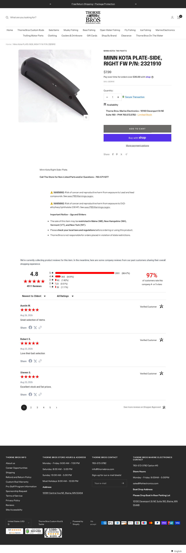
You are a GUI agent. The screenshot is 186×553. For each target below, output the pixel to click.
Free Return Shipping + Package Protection (93, 4)
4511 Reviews (37, 286)
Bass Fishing (89, 30)
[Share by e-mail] (126, 154)
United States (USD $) (16, 522)
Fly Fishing (130, 30)
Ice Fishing (145, 30)
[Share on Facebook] (112, 154)
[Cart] (178, 17)
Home (10, 30)
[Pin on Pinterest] (117, 154)
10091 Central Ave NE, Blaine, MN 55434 (63, 493)
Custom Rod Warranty (17, 481)
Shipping (10, 472)
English (177, 551)
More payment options (137, 145)
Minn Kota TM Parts (115, 51)
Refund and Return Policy (18, 477)
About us (10, 463)
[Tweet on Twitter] (121, 154)
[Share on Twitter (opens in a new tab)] (35, 327)
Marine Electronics (165, 30)
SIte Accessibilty (14, 509)
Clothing (52, 35)
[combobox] (176, 551)
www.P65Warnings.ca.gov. (80, 196)
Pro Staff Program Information (21, 486)
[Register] (123, 483)
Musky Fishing (71, 30)
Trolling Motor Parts (33, 35)
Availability (112, 104)
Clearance (126, 35)
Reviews (10, 505)
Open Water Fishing (110, 30)
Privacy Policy (13, 500)
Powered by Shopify (78, 522)
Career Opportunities (16, 467)
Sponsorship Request (16, 491)
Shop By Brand (109, 35)
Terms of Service (14, 495)
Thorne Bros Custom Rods (30, 30)
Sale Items (54, 30)
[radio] (93, 273)
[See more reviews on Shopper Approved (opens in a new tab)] (40, 327)
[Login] (172, 17)
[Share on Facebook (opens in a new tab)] (30, 328)
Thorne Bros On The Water (149, 35)
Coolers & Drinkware (71, 35)
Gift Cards (92, 35)
